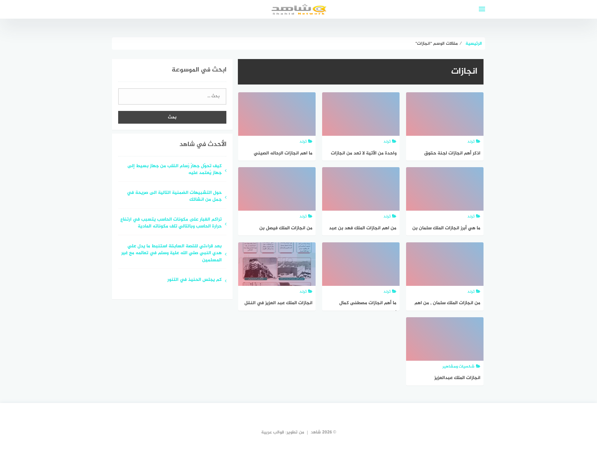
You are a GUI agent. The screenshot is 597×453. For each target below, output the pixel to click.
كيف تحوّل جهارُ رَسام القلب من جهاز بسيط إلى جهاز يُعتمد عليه (174, 170)
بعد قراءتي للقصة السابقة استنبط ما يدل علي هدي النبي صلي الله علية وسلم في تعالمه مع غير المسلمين (171, 253)
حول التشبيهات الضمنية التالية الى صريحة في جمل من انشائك (174, 197)
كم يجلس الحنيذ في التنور (194, 280)
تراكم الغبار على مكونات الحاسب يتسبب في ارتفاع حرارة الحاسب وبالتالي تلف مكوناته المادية (171, 223)
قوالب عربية (272, 432)
